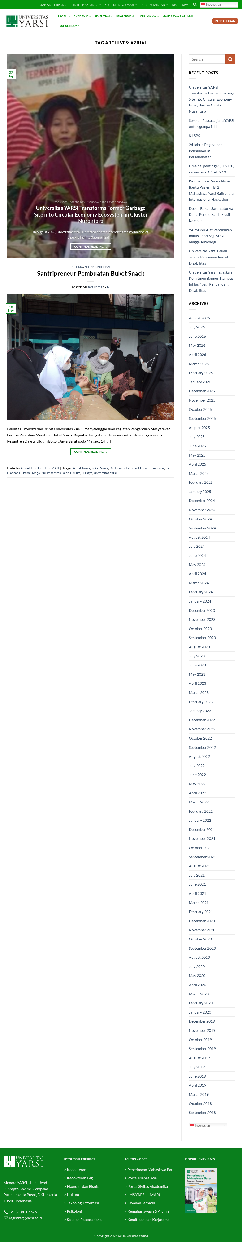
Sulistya (87, 473)
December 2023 (202, 610)
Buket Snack (99, 468)
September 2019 (202, 1048)
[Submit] (230, 59)
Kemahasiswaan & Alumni (148, 1211)
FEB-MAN (103, 266)
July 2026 (197, 327)
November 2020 (202, 929)
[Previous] (16, 156)
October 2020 (200, 939)
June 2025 (197, 446)
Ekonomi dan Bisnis (82, 1186)
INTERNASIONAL (85, 5)
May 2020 (197, 975)
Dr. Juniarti (117, 468)
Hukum (73, 1194)
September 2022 (202, 747)
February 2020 (201, 1003)
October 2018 (200, 1103)
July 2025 (197, 436)
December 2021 (202, 829)
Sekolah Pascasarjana (84, 1219)
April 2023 (197, 683)
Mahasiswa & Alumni (178, 16)
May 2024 (197, 564)
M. (108, 287)
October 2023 (200, 628)
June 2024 (197, 555)
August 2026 (199, 318)
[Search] (195, 4)
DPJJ (175, 5)
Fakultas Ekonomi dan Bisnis (145, 468)
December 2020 (202, 920)
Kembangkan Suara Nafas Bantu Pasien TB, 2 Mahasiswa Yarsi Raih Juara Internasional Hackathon (211, 190)
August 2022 (199, 756)
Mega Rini (39, 473)
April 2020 (197, 984)
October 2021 (200, 847)
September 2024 (202, 528)
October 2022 (200, 738)
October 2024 (200, 519)
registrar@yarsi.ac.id (25, 1217)
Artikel (77, 266)
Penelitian (102, 16)
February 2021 (201, 911)
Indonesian (213, 4)
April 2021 (197, 893)
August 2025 (199, 427)
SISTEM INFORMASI (119, 5)
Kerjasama (148, 16)
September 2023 (202, 637)
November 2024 (202, 509)
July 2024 (197, 546)
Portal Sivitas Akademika (147, 1186)
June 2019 (197, 1076)
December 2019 (202, 1021)
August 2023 (199, 646)
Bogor (86, 468)
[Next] (165, 156)
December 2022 (202, 720)
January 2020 (200, 1012)
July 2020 (197, 966)
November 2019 (202, 1030)
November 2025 (202, 400)
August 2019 (199, 1058)
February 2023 (201, 701)
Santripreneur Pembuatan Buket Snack (90, 273)
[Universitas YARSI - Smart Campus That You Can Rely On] (27, 21)
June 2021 (197, 884)
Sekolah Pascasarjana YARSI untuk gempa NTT (211, 123)
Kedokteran (76, 1169)
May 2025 (197, 455)
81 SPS (194, 135)
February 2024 (201, 592)
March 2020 (199, 994)
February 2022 (201, 811)
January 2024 (200, 601)
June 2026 (197, 336)
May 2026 (197, 345)
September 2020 (202, 948)
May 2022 (197, 783)
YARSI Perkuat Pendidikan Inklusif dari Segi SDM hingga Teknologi (210, 235)
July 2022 (197, 765)
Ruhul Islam (68, 25)
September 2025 (202, 418)
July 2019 (197, 1067)
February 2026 (201, 372)
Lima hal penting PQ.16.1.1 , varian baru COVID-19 (211, 169)
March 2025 (199, 473)
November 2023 (202, 619)
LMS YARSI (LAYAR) (143, 1194)
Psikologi (74, 1211)
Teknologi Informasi (83, 1203)
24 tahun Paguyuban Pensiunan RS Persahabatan (206, 150)
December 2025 (202, 391)
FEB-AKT (90, 266)
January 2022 (200, 820)
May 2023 (197, 674)
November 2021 (202, 838)
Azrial (77, 468)
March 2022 (199, 802)
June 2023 (197, 665)
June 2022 (197, 774)
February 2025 (201, 482)
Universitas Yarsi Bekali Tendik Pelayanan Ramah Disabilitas (209, 256)
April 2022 (197, 792)
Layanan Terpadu (51, 5)
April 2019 (197, 1085)
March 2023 (199, 692)
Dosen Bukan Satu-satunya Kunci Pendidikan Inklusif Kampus (211, 214)
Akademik (81, 16)
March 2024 (199, 583)
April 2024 (197, 573)
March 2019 (199, 1094)
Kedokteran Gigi (80, 1177)
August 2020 (199, 957)
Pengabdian (125, 16)
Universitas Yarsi (105, 473)
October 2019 (200, 1039)
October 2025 (200, 409)
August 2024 (199, 537)
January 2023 (200, 710)
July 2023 (197, 656)
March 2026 (199, 363)
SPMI (186, 5)
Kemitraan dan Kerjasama (148, 1219)
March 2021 (199, 902)
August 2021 (199, 866)
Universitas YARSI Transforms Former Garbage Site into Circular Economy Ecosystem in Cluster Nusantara (91, 214)
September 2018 (202, 1112)
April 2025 (197, 464)
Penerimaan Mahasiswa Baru (151, 1169)
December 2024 (202, 500)
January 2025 (200, 491)
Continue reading (90, 246)
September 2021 (202, 857)
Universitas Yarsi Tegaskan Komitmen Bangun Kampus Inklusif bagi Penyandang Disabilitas (211, 281)
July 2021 (197, 875)
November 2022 (202, 729)
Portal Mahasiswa (142, 1177)
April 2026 (197, 354)
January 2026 (200, 382)
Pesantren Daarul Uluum (63, 473)
